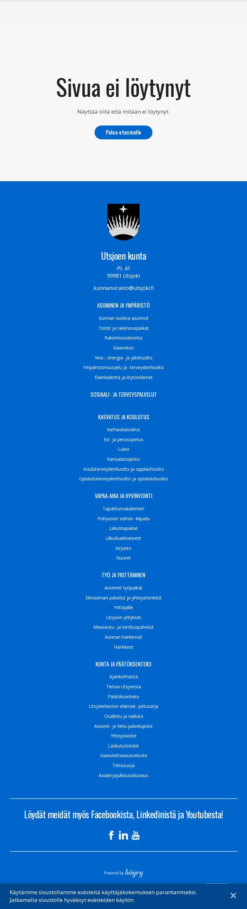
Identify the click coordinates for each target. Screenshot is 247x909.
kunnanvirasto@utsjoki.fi (124, 288)
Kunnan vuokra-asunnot (124, 318)
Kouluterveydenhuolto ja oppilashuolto (123, 469)
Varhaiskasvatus (123, 429)
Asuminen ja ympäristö (123, 305)
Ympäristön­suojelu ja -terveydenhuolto (123, 367)
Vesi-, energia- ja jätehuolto (123, 358)
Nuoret (123, 558)
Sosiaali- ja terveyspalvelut (123, 394)
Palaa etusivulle (124, 132)
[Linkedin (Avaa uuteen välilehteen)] (123, 835)
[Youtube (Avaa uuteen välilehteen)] (135, 835)
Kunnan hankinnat (123, 637)
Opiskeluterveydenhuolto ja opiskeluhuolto (123, 479)
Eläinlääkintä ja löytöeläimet (124, 377)
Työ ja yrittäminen (123, 575)
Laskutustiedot (123, 746)
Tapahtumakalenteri (123, 509)
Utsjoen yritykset (123, 617)
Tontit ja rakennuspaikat (123, 328)
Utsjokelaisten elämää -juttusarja (123, 706)
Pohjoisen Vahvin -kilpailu (123, 519)
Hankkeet (123, 647)
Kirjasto (123, 548)
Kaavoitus (123, 348)
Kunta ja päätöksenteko (123, 664)
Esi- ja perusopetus (123, 439)
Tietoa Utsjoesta (123, 687)
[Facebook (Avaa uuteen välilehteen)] (111, 835)
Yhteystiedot (124, 736)
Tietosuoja (123, 765)
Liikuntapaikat (123, 528)
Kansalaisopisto (123, 459)
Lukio (123, 449)
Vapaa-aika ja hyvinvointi (123, 496)
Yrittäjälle (123, 607)
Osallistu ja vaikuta (123, 716)
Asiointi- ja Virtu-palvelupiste (123, 726)
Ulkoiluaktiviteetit (123, 538)
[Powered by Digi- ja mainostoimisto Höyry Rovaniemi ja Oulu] (124, 871)
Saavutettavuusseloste (123, 755)
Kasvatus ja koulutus (123, 417)
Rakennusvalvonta (123, 338)
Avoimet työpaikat (123, 588)
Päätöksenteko (123, 697)
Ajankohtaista (123, 677)
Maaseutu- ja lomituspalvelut (123, 627)
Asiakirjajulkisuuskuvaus (123, 775)
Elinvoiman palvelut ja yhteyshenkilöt (124, 598)
